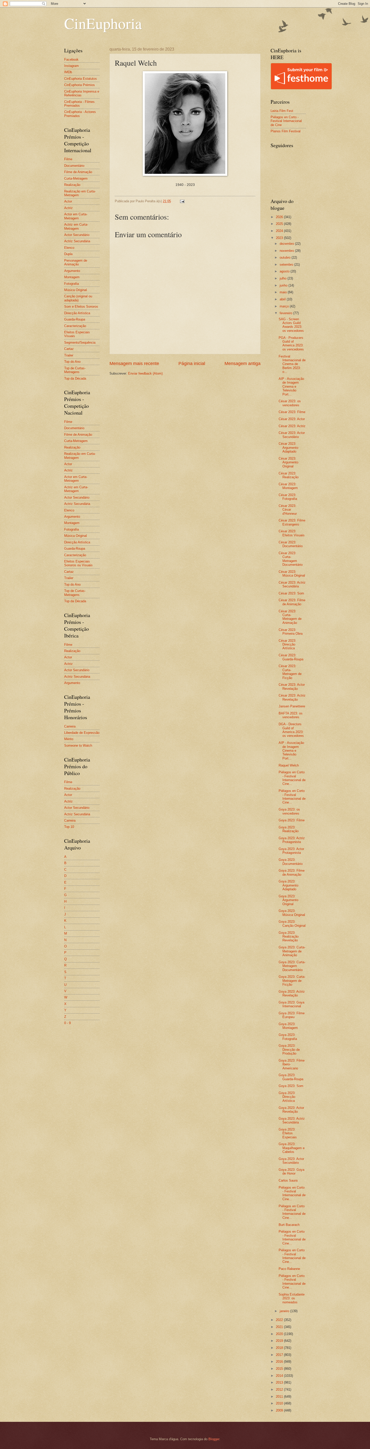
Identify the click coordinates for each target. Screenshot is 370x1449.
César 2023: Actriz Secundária (292, 584)
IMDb (68, 72)
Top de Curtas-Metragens (75, 370)
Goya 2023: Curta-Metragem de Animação (292, 951)
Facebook (71, 59)
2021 (280, 1327)
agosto (285, 271)
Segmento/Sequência (79, 342)
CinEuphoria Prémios (79, 85)
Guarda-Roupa (74, 319)
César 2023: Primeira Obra (291, 631)
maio (284, 292)
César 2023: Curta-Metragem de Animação (290, 617)
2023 (280, 238)
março (285, 306)
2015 (280, 1369)
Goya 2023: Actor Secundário (291, 1160)
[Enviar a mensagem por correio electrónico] (182, 201)
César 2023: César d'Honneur (288, 509)
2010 (280, 1403)
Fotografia (71, 284)
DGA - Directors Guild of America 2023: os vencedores (291, 730)
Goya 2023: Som (291, 1086)
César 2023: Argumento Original (288, 462)
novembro (287, 251)
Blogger (213, 1439)
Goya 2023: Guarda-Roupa (291, 1077)
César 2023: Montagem (288, 486)
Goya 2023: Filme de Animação (292, 872)
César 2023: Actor (292, 419)
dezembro (287, 244)
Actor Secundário (76, 235)
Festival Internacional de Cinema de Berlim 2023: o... (292, 364)
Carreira (70, 726)
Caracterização (75, 326)
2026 (280, 217)
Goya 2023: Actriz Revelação (292, 993)
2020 (280, 1334)
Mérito (68, 739)
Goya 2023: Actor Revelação (291, 1109)
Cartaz (69, 349)
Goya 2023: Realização (289, 829)
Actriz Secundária (77, 241)
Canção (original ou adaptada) (78, 298)
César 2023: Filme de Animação (292, 602)
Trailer (68, 355)
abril (283, 299)
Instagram (71, 66)
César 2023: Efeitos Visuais (292, 533)
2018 (280, 1348)
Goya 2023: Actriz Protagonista (292, 840)
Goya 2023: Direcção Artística (287, 1097)
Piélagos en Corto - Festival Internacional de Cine (286, 121)
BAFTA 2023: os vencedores (291, 715)
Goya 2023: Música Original (292, 912)
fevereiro (286, 313)
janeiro (285, 1311)
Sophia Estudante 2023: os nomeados (292, 1298)
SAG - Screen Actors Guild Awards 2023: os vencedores (291, 325)
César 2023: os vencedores (290, 403)
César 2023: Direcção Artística (287, 644)
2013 (280, 1382)
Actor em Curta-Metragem (75, 216)
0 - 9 (67, 1023)
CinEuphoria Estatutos (80, 78)
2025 (280, 224)
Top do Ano (72, 362)
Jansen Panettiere (292, 706)
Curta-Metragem (76, 178)
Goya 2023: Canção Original (292, 923)
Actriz (68, 208)
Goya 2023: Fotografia (288, 1036)
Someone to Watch (78, 745)
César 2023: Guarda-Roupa (291, 657)
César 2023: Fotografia (288, 497)
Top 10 (69, 827)
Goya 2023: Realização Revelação (289, 936)
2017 (280, 1355)
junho (284, 285)
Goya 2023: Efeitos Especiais (288, 1133)
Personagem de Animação (75, 262)
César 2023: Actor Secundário (292, 434)
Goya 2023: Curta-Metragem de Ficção (292, 980)
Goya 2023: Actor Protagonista (291, 851)
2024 (280, 231)
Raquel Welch (289, 765)
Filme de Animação (78, 172)
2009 (280, 1410)
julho (283, 278)
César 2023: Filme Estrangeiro (292, 522)
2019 (280, 1341)
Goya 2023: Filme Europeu (292, 1015)
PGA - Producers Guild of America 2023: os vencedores (291, 343)
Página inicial (191, 363)
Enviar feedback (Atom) (145, 373)
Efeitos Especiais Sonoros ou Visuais (78, 563)
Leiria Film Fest (282, 111)
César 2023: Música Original (292, 573)
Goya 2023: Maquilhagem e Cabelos (292, 1148)
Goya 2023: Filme (292, 820)
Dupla (68, 254)
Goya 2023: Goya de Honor (291, 1171)
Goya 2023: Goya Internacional (291, 1004)
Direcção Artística (77, 313)
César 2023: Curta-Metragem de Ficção (290, 671)
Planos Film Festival (286, 131)
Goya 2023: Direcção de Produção (289, 1049)
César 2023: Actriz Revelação (292, 697)
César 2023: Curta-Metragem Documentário (291, 559)
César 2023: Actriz (292, 426)
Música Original (75, 290)
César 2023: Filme (292, 412)
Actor (68, 201)
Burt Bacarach (289, 1225)
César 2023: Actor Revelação (292, 686)
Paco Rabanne (289, 1269)
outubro (285, 257)
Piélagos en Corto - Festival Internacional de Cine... (292, 778)
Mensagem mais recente (134, 363)
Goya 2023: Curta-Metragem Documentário (292, 966)
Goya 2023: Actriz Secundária (292, 1120)
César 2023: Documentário (291, 544)
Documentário (74, 166)
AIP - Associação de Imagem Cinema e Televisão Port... (291, 386)
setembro (287, 264)
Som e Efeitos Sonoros (81, 306)
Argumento (72, 271)
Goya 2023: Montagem (288, 1026)
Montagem (72, 277)
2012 (280, 1389)
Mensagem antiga (243, 363)
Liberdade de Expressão (81, 733)
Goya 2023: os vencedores (289, 811)
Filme (68, 159)
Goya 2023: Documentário (291, 861)
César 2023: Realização (289, 475)
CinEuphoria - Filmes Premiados (79, 103)
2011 (280, 1396)
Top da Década (75, 378)
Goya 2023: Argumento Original (288, 900)
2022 (280, 1320)
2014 (280, 1376)
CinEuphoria (103, 23)
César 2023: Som (291, 593)
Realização (72, 185)
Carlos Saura (288, 1180)
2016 (280, 1361)
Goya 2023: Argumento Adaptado (288, 885)
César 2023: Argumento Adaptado (288, 447)
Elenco (69, 248)
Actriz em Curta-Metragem (76, 226)
